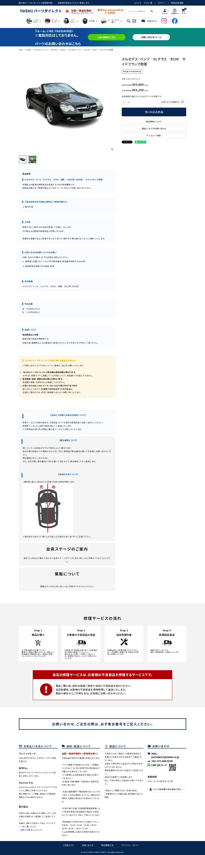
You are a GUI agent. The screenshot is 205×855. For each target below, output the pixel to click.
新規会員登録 (177, 3)
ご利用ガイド (92, 558)
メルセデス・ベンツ (41, 50)
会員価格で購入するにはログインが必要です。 (142, 96)
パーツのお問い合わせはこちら (165, 789)
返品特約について (154, 121)
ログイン (161, 3)
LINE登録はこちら (107, 37)
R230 (63, 50)
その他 (28, 50)
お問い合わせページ (151, 37)
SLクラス (54, 50)
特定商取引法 (107, 845)
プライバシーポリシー (130, 845)
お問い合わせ (88, 845)
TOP (20, 50)
